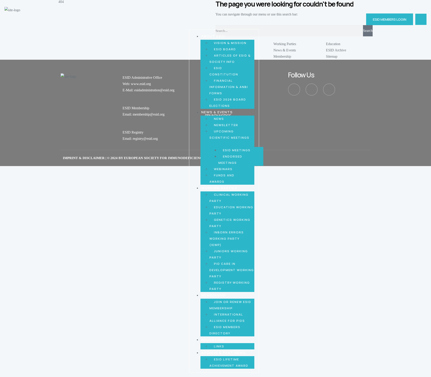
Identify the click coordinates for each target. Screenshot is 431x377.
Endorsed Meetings (230, 159)
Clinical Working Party (228, 198)
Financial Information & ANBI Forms (228, 87)
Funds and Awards (221, 178)
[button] (421, 19)
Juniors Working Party (228, 254)
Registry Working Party (229, 286)
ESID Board (225, 49)
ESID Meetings (237, 150)
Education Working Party (231, 210)
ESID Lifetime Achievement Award (228, 362)
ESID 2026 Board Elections (227, 102)
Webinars (223, 169)
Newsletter (226, 125)
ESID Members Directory (224, 330)
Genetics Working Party (229, 223)
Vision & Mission (230, 43)
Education (212, 339)
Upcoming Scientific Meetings (229, 134)
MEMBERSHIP (213, 295)
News (219, 119)
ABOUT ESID (213, 36)
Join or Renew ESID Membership (230, 305)
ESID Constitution (223, 71)
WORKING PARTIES (219, 188)
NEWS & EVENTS (217, 112)
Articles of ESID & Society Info (230, 58)
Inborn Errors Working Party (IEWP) (226, 238)
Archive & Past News (223, 352)
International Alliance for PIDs (227, 317)
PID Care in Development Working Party (231, 270)
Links (219, 346)
